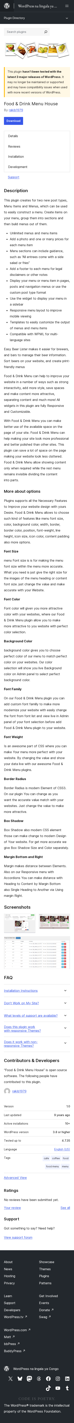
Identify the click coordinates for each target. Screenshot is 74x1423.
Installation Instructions (21, 991)
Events (44, 1303)
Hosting (9, 1276)
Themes (45, 1269)
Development (17, 167)
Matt (9, 1337)
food (65, 1158)
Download (14, 120)
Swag (45, 1317)
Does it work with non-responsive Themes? (21, 1044)
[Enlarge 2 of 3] (65, 919)
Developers (12, 1310)
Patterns (45, 1283)
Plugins (44, 1276)
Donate (46, 1310)
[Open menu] (67, 6)
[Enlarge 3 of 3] (65, 942)
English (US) (62, 1149)
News (8, 1269)
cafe (46, 1158)
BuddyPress (14, 1351)
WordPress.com (17, 1330)
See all (65, 1208)
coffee (56, 1158)
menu (65, 1166)
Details (13, 136)
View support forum (18, 1237)
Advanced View (15, 1178)
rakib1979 (16, 110)
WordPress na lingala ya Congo (36, 1369)
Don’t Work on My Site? (21, 1003)
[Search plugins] (46, 32)
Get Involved (48, 1296)
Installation (16, 157)
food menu (52, 1166)
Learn (8, 1296)
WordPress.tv (15, 1317)
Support (13, 177)
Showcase (46, 1262)
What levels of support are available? (31, 1016)
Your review (12, 1208)
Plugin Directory (14, 18)
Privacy (9, 1283)
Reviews (14, 146)
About (8, 1262)
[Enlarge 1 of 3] (30, 919)
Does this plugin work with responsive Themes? (22, 1029)
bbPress (12, 1344)
